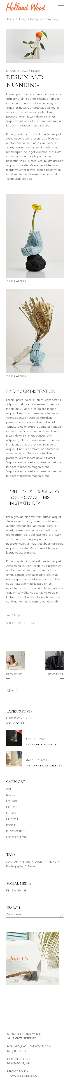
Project (18, 615)
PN (20, 891)
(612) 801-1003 (16, 1051)
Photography (15, 831)
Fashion (11, 801)
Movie (52, 862)
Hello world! (16, 723)
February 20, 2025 (19, 718)
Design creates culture (44, 765)
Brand (27, 862)
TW (14, 891)
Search (13, 908)
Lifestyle (12, 819)
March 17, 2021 (36, 760)
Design (22, 19)
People (11, 825)
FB (8, 891)
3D (8, 862)
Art (8, 615)
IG (25, 891)
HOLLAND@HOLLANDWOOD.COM (29, 1046)
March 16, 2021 (17, 71)
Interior (11, 813)
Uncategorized (16, 837)
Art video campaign (41, 744)
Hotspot (12, 807)
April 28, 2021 (35, 739)
